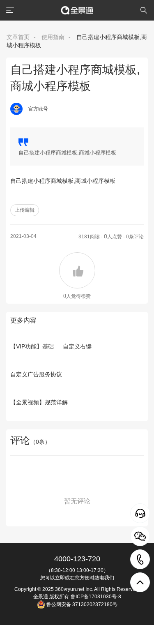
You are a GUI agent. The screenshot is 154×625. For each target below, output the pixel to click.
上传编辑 (24, 210)
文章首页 (18, 37)
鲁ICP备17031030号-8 (96, 597)
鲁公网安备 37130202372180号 (81, 604)
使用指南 (52, 37)
